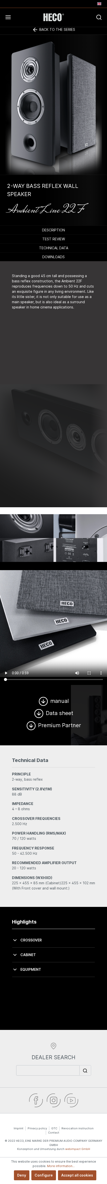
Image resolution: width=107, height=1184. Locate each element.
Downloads (53, 257)
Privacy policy (37, 1128)
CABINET (28, 955)
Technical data (53, 248)
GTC (54, 1128)
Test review (53, 239)
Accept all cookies (77, 1175)
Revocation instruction (77, 1128)
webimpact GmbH (77, 1149)
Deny (21, 1175)
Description (53, 230)
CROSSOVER (31, 940)
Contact (53, 1132)
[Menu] (19, 17)
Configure (44, 1175)
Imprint (18, 1128)
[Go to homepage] (53, 17)
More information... (61, 1166)
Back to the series (56, 29)
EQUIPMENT (30, 969)
